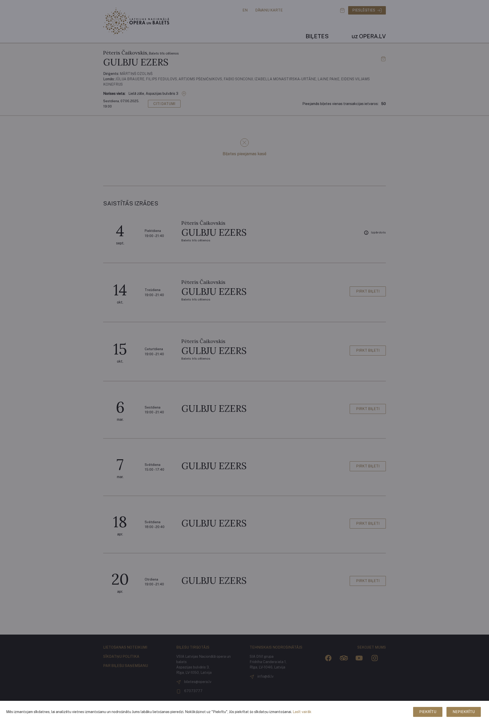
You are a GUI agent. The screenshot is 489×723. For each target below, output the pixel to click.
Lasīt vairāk (302, 712)
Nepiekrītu (464, 712)
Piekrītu (427, 712)
